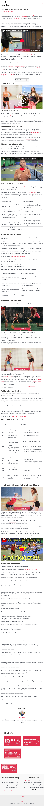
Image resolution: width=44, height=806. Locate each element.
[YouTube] (35, 789)
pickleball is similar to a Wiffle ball (17, 66)
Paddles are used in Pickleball (12, 155)
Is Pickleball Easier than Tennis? (19, 63)
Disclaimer (22, 798)
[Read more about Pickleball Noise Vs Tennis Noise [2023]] (12, 753)
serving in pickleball (31, 192)
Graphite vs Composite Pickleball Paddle (21, 416)
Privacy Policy (22, 799)
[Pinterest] (33, 789)
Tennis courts (10, 67)
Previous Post (4, 726)
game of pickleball (14, 115)
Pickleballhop (28, 780)
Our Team (22, 796)
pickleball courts (35, 132)
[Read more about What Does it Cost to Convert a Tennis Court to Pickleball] (31, 741)
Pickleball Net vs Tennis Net (18, 703)
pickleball (35, 15)
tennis (31, 15)
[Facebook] (32, 789)
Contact (22, 801)
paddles (12, 74)
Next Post (40, 726)
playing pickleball (5, 74)
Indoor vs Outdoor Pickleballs (19, 256)
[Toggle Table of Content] (27, 80)
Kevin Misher (7, 790)
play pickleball (31, 386)
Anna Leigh (14, 790)
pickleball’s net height (21, 186)
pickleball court (30, 139)
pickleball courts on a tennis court (32, 569)
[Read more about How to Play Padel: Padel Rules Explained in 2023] (12, 741)
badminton (24, 16)
